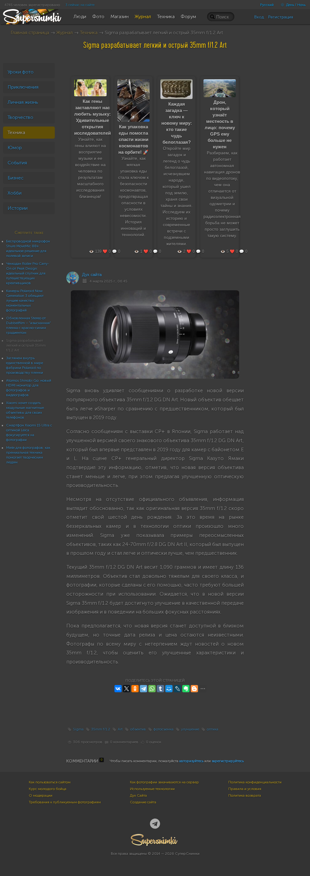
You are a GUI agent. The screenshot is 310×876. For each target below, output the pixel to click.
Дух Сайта (138, 795)
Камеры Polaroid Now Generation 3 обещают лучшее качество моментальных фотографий (25, 300)
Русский (267, 5)
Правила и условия (244, 789)
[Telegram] (143, 688)
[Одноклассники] (135, 688)
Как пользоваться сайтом (50, 782)
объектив (138, 729)
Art (120, 729)
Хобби (14, 193)
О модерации (40, 795)
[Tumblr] (160, 688)
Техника (88, 32)
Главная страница (30, 32)
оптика (212, 729)
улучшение (190, 729)
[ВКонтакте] (118, 688)
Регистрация (280, 17)
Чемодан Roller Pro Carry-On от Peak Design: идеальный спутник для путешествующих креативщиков (27, 273)
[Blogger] (194, 688)
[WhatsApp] (152, 688)
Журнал (64, 32)
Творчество (20, 117)
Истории (18, 208)
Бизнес (16, 178)
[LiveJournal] (177, 688)
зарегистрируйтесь (228, 761)
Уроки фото (21, 72)
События (17, 163)
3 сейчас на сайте (79, 5)
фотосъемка (163, 729)
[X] (126, 688)
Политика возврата (244, 795)
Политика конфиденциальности (255, 782)
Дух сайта (92, 274)
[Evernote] (186, 688)
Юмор (15, 147)
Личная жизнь (23, 102)
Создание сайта (143, 802)
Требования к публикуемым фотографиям (65, 802)
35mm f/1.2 (100, 729)
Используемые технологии (152, 789)
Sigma (78, 729)
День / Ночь (295, 5)
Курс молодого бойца (47, 789)
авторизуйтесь (191, 761)
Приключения (23, 87)
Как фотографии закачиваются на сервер (164, 782)
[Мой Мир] (169, 688)
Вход (259, 17)
